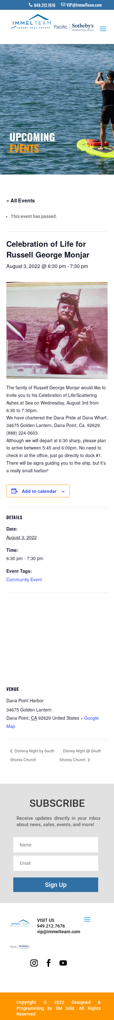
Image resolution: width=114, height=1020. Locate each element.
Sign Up (55, 885)
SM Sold (65, 1008)
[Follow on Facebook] (48, 963)
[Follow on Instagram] (34, 963)
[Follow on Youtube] (63, 963)
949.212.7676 (44, 5)
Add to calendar (39, 491)
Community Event (24, 579)
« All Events (20, 200)
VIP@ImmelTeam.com (84, 5)
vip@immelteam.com (58, 931)
